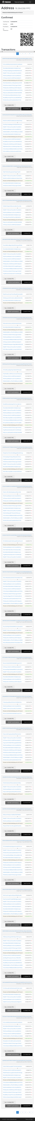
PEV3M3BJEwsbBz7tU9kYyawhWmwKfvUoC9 (13, 541)
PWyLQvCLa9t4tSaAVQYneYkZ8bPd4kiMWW (12, 92)
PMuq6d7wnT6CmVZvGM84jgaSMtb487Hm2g (13, 453)
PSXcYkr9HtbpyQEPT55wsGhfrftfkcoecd (11, 513)
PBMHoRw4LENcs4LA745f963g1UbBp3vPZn (12, 146)
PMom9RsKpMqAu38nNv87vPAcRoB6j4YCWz (12, 577)
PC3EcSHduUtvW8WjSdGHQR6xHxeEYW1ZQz (12, 90)
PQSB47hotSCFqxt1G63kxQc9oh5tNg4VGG (12, 1001)
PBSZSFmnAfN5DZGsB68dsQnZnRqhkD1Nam (12, 120)
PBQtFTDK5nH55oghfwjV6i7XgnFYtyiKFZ (12, 172)
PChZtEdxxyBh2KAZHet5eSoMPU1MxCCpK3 (12, 988)
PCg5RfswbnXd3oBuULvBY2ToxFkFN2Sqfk (12, 273)
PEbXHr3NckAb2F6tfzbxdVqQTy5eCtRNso (12, 782)
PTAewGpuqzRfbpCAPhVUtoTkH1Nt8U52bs (12, 702)
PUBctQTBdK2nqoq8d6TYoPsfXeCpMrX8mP (12, 1066)
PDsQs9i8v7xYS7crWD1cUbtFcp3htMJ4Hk (12, 1041)
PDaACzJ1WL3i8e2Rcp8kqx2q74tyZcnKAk (12, 492)
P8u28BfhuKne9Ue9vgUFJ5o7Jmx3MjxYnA (12, 404)
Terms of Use (28, 1119)
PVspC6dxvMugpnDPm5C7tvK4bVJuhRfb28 (12, 596)
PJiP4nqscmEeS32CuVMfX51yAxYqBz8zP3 (12, 78)
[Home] (7, 2)
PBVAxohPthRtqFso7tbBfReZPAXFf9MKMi (12, 814)
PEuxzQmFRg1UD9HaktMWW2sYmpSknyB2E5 (13, 626)
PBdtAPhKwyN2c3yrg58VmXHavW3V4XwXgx (12, 1072)
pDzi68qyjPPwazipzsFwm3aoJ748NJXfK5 (12, 957)
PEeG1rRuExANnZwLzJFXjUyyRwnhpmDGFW (12, 82)
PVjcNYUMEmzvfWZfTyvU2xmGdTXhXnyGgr (12, 373)
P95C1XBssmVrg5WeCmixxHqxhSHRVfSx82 (12, 349)
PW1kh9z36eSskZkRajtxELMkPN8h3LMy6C (12, 1097)
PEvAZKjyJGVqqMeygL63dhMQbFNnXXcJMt (12, 70)
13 (29, 53)
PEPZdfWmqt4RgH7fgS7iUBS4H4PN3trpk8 (12, 369)
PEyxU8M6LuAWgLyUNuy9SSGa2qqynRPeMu (12, 245)
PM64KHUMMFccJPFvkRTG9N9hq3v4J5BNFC (13, 131)
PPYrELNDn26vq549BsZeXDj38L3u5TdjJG (12, 95)
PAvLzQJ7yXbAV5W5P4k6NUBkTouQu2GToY (12, 663)
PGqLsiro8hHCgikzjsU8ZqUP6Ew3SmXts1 (12, 734)
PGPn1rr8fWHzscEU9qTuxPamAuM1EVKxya (12, 151)
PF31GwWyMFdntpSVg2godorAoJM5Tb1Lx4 (12, 846)
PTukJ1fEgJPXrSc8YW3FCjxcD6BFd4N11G (12, 217)
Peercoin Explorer (19, 2)
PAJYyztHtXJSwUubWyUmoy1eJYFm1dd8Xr (12, 422)
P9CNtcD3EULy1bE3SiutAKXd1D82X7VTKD (12, 100)
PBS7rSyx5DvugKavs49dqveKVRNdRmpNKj (12, 895)
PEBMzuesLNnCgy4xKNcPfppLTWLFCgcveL (12, 936)
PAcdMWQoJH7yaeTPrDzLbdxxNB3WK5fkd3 (12, 97)
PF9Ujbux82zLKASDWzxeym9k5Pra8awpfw (12, 87)
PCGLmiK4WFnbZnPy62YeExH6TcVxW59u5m (12, 64)
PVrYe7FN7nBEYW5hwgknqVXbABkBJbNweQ (12, 950)
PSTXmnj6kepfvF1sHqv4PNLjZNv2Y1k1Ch (12, 456)
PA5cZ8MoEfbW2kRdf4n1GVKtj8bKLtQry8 (12, 68)
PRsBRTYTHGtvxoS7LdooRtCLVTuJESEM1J (12, 73)
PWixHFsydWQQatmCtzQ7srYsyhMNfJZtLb (12, 75)
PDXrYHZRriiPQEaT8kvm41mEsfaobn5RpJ (12, 549)
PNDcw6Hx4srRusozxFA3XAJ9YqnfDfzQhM (12, 323)
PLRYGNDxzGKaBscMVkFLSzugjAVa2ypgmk (12, 266)
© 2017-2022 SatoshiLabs (10, 1119)
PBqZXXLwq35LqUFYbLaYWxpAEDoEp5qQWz (13, 294)
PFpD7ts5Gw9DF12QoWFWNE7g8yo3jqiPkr (12, 899)
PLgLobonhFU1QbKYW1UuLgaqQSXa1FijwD (12, 742)
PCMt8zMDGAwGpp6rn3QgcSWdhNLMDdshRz (13, 344)
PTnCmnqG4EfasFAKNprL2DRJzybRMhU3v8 (12, 855)
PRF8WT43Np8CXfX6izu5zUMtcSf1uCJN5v (12, 206)
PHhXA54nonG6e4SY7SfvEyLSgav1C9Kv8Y (12, 85)
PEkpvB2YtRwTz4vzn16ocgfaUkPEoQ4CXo (12, 825)
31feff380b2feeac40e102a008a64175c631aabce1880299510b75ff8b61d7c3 (19, 317)
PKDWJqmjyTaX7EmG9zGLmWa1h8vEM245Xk (13, 298)
